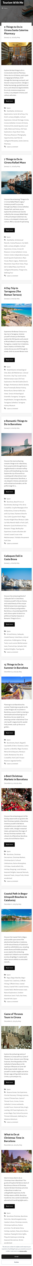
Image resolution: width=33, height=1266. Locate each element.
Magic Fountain (23, 749)
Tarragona (14, 397)
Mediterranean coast (11, 379)
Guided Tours (8, 1107)
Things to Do (23, 270)
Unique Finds (19, 875)
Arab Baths (10, 111)
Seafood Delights (9, 649)
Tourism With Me (13, 2)
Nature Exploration (10, 993)
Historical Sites (19, 1107)
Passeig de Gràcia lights (18, 1234)
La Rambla (13, 749)
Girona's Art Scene (22, 123)
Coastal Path (13, 987)
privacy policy (23, 1251)
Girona (26, 120)
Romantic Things (9, 528)
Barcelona (10, 502)
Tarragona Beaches (20, 400)
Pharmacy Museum (10, 135)
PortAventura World (16, 385)
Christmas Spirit (9, 860)
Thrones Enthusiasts (10, 1116)
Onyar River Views (18, 132)
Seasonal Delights (10, 872)
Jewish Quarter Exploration (13, 258)
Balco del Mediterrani (15, 373)
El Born (14, 746)
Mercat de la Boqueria (11, 752)
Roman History (21, 388)
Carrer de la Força (19, 114)
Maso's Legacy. (13, 261)
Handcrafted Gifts (17, 866)
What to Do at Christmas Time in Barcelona (14, 1138)
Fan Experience (22, 1092)
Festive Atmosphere (19, 863)
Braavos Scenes (12, 1092)
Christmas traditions (11, 1225)
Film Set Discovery (10, 1095)
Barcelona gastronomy (18, 1219)
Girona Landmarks (17, 1104)
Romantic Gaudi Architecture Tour (15, 526)
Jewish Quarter (19, 126)
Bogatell (22, 743)
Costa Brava (18, 637)
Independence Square (21, 255)
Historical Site (8, 126)
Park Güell (15, 758)
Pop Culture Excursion (20, 1113)
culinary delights (13, 117)
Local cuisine (22, 376)
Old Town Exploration (17, 1110)
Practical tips (12, 646)
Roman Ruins (8, 391)
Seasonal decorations (11, 1240)
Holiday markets (9, 1231)
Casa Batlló (7, 746)
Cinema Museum (15, 243)
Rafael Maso (12, 267)
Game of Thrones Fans (11, 1098)
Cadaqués (20, 634)
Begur (9, 978)
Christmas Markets (19, 857)
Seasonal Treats (9, 875)
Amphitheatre (11, 370)
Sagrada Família (16, 761)
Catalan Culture (9, 1222)
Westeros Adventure (10, 1119)
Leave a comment (12, 147)
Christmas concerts (21, 1222)
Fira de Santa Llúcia (17, 1228)
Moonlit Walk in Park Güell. (19, 522)
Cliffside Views (14, 984)
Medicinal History (14, 129)
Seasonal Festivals (22, 872)
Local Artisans (21, 869)
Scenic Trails (16, 995)
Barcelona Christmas (13, 1216)
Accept (16, 1256)
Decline (16, 1262)
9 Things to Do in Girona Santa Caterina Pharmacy (16, 30)
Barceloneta (11, 743)
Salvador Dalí (21, 646)
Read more (9, 101)
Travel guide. (20, 649)
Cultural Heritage (17, 120)
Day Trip (14, 376)
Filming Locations (22, 1095)
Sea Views (23, 995)
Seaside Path (8, 999)
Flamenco (20, 746)
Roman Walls (17, 391)
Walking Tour (8, 273)
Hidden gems (16, 640)
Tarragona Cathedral (11, 402)
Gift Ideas (7, 866)
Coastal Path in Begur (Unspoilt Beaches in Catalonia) (15, 897)
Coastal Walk (8, 990)
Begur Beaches (16, 978)
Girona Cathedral (9, 123)
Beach (17, 743)
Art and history (11, 634)
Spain (9, 108)
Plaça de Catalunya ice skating (14, 1237)
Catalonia (16, 981)
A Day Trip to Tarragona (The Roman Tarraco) (13, 291)
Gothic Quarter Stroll (14, 517)
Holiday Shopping (10, 869)
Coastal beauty (9, 637)
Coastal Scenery (23, 987)
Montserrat (12, 755)
